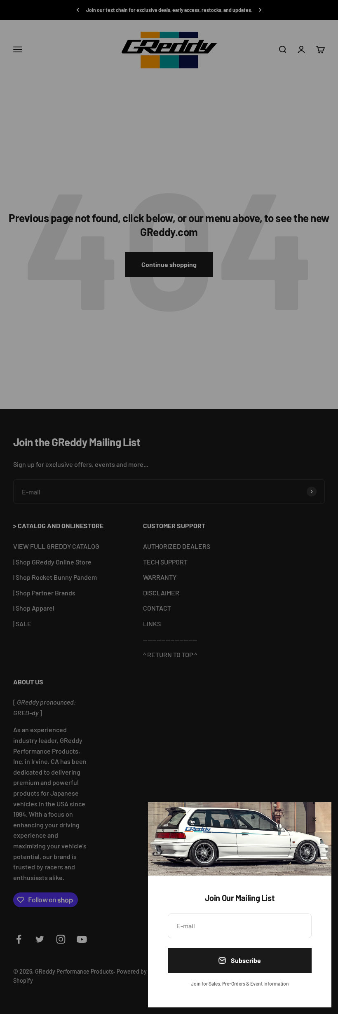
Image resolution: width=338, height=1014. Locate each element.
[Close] (314, 819)
